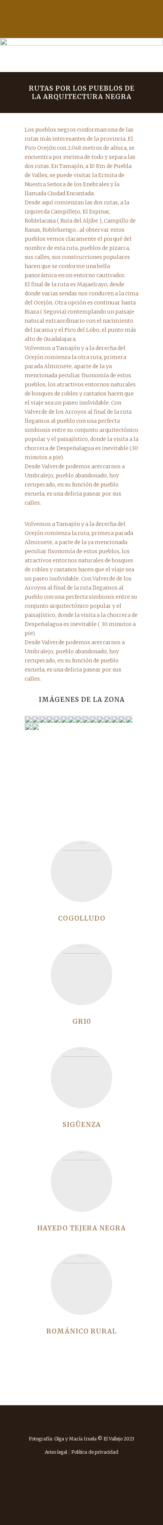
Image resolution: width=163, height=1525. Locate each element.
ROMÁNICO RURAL (81, 1331)
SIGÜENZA (82, 1124)
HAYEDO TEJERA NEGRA (81, 1228)
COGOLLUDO (81, 918)
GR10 (81, 1021)
